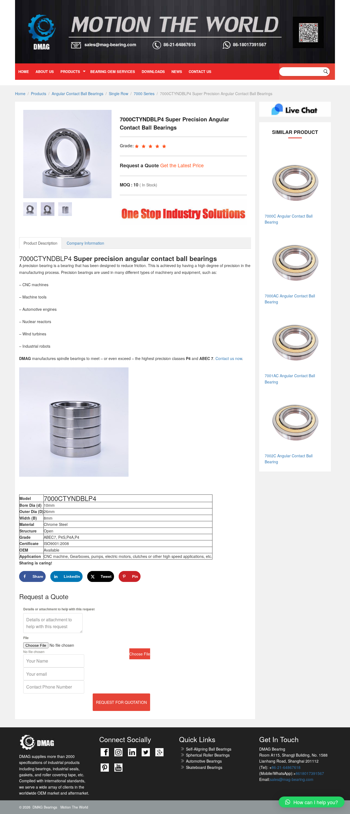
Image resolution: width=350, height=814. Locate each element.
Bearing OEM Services (112, 71)
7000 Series (144, 93)
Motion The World (74, 807)
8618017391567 (310, 773)
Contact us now (228, 358)
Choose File (139, 654)
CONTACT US (200, 71)
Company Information (85, 243)
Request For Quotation (121, 702)
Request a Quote (139, 165)
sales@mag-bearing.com (110, 44)
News (176, 71)
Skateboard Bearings (204, 767)
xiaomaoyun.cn (48, 742)
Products (70, 71)
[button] (312, 802)
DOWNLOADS (153, 71)
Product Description (40, 243)
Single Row (118, 93)
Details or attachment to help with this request (59, 609)
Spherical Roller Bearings (208, 755)
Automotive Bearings (204, 761)
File (26, 637)
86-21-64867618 (180, 44)
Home (23, 71)
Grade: (127, 145)
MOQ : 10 (129, 184)
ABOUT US (45, 71)
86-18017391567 (249, 44)
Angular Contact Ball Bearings (77, 93)
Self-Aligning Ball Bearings (208, 749)
